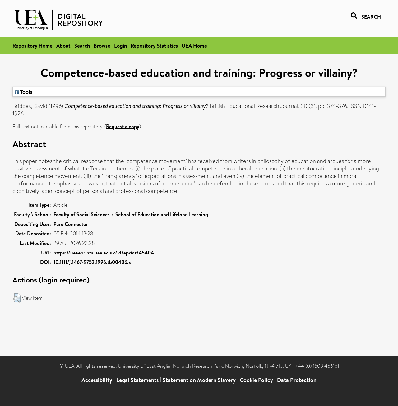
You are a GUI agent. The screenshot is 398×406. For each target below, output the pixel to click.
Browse (102, 45)
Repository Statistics (154, 45)
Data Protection (297, 380)
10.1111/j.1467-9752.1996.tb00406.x (92, 262)
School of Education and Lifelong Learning (161, 214)
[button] (17, 298)
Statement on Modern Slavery (199, 380)
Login (120, 45)
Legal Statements (137, 380)
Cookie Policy (256, 380)
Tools (26, 92)
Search (82, 45)
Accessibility (96, 380)
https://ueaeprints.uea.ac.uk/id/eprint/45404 (103, 252)
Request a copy (122, 126)
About (63, 45)
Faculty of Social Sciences (81, 214)
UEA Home (194, 45)
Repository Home (32, 45)
